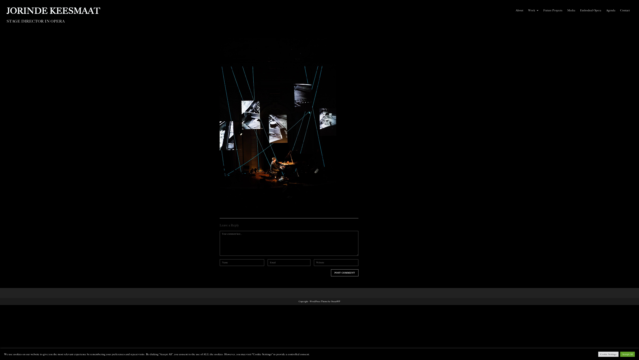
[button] (533, 10)
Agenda (610, 10)
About (519, 10)
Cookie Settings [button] (608, 354)
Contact (625, 10)
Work (531, 10)
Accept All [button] (627, 354)
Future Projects (552, 10)
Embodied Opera (590, 10)
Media (571, 10)
